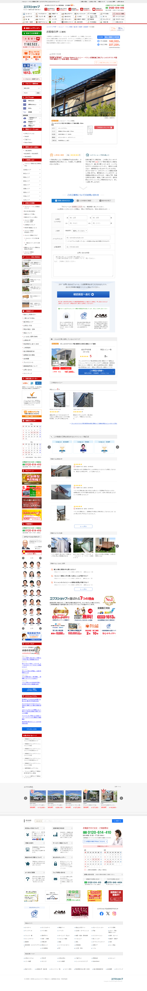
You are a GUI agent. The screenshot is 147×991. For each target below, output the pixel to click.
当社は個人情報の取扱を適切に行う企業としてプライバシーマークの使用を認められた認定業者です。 (83, 324)
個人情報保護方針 (29, 351)
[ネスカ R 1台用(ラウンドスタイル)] (109, 799)
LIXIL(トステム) (29, 958)
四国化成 (95, 958)
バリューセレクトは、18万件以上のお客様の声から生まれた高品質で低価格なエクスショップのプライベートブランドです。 (32, 403)
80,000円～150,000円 (31, 153)
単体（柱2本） (32, 101)
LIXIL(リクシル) (29, 133)
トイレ (94, 948)
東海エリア (26, 181)
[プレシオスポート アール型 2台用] (56, 799)
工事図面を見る (103, 127)
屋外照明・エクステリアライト (32, 945)
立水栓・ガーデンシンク (82, 930)
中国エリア (26, 196)
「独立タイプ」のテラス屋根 (32, 243)
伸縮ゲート (54, 13)
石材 (110, 942)
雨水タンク (45, 945)
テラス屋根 (92, 13)
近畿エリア (26, 188)
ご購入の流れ (84, 1)
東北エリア (26, 173)
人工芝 (54, 22)
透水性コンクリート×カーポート (67, 22)
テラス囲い (105, 13)
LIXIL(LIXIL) (62, 958)
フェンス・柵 (41, 16)
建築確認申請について (31, 366)
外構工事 (105, 22)
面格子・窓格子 (80, 19)
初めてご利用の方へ (30, 314)
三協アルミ (27, 139)
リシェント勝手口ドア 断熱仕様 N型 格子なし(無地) (32, 772)
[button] (40, 558)
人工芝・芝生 (79, 948)
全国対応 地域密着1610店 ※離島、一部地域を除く (32, 69)
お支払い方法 (93, 1)
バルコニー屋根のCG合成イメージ (29, 231)
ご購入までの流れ (29, 318)
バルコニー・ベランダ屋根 (65, 27)
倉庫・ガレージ (113, 935)
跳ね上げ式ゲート (67, 13)
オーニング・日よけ (118, 16)
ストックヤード (105, 19)
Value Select (28, 142)
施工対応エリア (28, 322)
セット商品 (112, 945)
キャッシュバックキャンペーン (32, 491)
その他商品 (92, 22)
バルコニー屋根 (118, 13)
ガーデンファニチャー (99, 942)
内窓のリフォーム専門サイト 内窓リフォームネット (73, 896)
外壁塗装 (78, 945)
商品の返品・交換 (29, 329)
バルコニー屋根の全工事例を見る (32, 164)
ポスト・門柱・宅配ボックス (92, 16)
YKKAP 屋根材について (30, 227)
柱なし (32, 108)
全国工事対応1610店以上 (62, 9)
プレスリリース (28, 362)
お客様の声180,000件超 (97, 9)
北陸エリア (26, 185)
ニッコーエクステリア (82, 961)
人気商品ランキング (29, 224)
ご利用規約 (27, 347)
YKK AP (44, 958)
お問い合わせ (120, 1)
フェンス (26, 301)
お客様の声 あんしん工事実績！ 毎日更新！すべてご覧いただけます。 (32, 42)
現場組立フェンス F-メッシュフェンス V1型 (32, 754)
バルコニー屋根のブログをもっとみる (32, 689)
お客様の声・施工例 (41, 969)
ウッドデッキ (28, 16)
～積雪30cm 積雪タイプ (32, 122)
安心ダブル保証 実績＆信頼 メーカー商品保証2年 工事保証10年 (32, 55)
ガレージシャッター (80, 13)
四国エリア (26, 192)
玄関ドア (95, 945)
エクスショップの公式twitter (108, 913)
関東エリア (26, 177)
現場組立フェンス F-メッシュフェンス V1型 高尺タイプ (32, 749)
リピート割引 (68, 969)
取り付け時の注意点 (29, 211)
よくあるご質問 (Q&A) (31, 336)
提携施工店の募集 (29, 355)
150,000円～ (28, 156)
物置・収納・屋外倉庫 (28, 19)
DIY (59, 948)
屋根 (96, 162)
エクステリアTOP (51, 27)
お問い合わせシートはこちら (113, 884)
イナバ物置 (28, 961)
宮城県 (80, 27)
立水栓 (80, 16)
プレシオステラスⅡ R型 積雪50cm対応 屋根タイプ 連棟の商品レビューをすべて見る (94, 423)
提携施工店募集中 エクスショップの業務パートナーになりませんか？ (116, 896)
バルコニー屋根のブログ (31, 235)
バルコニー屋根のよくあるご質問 (29, 220)
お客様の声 (27, 340)
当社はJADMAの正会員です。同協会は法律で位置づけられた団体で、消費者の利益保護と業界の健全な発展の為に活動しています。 (101, 325)
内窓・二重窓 (28, 22)
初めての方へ (28, 969)
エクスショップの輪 (32, 514)
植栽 (60, 942)
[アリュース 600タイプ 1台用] (91, 799)
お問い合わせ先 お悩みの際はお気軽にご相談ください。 (103, 875)
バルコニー (41, 19)
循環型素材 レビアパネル (31, 768)
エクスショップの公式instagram (114, 913)
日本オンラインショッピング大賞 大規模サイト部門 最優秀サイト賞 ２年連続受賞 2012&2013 (95, 896)
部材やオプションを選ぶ (31, 217)
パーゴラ (54, 19)
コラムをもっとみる (31, 729)
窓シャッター (67, 19)
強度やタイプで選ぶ (29, 214)
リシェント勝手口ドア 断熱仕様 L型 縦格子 (32, 777)
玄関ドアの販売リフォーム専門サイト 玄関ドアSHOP (52, 896)
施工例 (75, 27)
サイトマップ (28, 373)
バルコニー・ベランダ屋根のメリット (32, 207)
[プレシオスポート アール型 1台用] (38, 799)
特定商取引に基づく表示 (31, 344)
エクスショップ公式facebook (102, 914)
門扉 (54, 16)
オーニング (27, 268)
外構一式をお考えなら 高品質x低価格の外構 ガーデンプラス (31, 896)
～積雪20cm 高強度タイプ (32, 118)
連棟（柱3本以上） (32, 104)
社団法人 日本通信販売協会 (60, 912)
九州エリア (26, 200)
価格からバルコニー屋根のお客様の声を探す (32, 248)
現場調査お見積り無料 (73, 9)
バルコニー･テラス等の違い (32, 239)
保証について (101, 1)
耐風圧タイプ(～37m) (32, 112)
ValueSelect (96, 961)
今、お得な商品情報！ (32, 479)
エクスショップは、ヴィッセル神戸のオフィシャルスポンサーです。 (79, 912)
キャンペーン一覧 (55, 969)
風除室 (92, 19)
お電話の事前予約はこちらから (95, 841)
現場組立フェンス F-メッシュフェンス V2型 (32, 744)
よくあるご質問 (111, 1)
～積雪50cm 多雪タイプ (32, 126)
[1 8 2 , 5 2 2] (32, 44)
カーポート (28, 13)
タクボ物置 (62, 961)
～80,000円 (28, 150)
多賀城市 (86, 27)
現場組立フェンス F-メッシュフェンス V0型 (32, 764)
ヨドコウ (44, 961)
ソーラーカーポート (64, 945)
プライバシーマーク (34, 913)
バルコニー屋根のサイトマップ (29, 252)
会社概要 (26, 358)
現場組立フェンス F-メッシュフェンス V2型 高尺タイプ (32, 739)
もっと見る (83, 526)
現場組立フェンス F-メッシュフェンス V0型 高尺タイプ (32, 759)
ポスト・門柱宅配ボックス (112, 931)
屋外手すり (67, 16)
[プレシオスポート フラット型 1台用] (73, 799)
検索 (38, 93)
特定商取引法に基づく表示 (82, 969)
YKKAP (26, 136)
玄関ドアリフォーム (41, 22)
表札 (105, 16)
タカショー (112, 958)
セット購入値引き (32, 503)
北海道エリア (27, 170)
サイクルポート (41, 13)
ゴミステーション (118, 19)
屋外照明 (80, 22)
